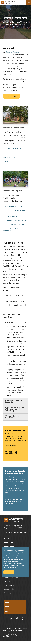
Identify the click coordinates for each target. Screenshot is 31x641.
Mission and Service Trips (13, 153)
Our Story (8, 539)
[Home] (8, 2)
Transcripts (8, 593)
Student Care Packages (12, 224)
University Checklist (11, 206)
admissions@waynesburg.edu (15, 532)
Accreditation (9, 589)
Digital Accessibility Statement (12, 631)
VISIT (7, 607)
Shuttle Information (11, 216)
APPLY (7, 602)
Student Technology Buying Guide (14, 211)
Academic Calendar (11, 149)
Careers (7, 581)
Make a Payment (11, 585)
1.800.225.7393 (10, 530)
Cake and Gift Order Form (13, 220)
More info (12, 567)
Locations (14, 630)
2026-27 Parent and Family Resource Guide (14, 501)
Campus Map (7, 157)
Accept (9, 572)
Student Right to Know (10, 628)
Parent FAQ (11, 96)
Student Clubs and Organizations (10, 229)
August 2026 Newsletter (11, 453)
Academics (9, 547)
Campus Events (9, 161)
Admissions (9, 543)
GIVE (7, 612)
